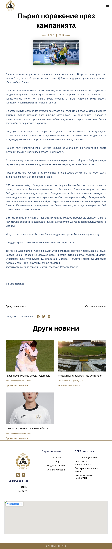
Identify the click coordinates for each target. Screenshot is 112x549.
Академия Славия (55, 465)
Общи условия (89, 457)
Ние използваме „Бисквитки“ (83, 476)
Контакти (23, 491)
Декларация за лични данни (86, 469)
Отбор (55, 461)
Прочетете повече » (17, 385)
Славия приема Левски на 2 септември (80, 375)
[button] (107, 5)
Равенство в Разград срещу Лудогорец (28, 375)
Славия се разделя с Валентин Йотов (27, 428)
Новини (23, 486)
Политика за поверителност (83, 463)
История (56, 457)
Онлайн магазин (56, 469)
